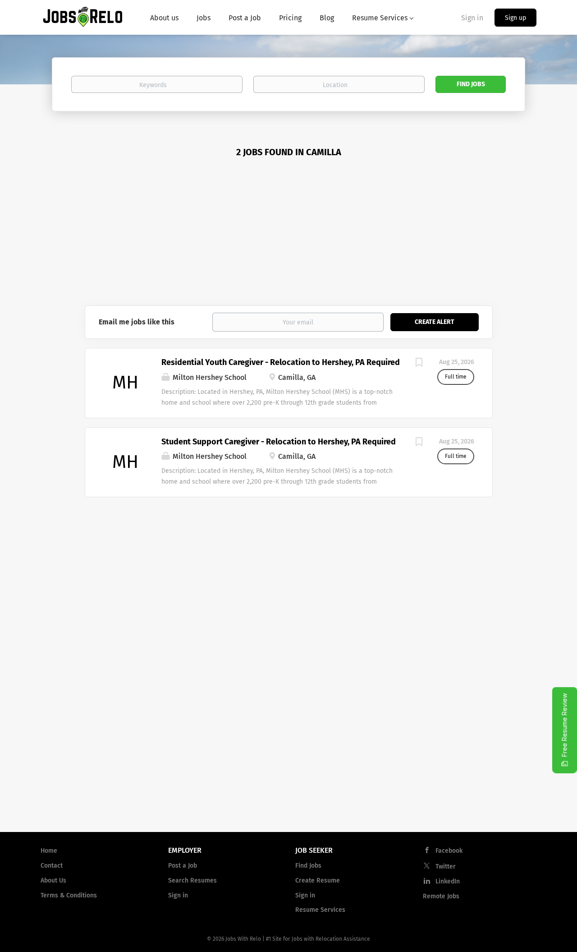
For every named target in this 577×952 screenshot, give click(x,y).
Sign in (472, 18)
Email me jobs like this (136, 322)
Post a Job (182, 865)
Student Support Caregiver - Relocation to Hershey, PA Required (278, 442)
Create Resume (317, 880)
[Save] (419, 364)
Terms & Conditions (69, 895)
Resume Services (320, 910)
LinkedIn (447, 881)
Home (49, 851)
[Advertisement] (288, 238)
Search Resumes (192, 880)
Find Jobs (471, 84)
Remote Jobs (441, 896)
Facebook (449, 851)
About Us (53, 880)
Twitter (445, 866)
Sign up (515, 18)
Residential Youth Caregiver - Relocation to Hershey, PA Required (280, 362)
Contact (52, 865)
